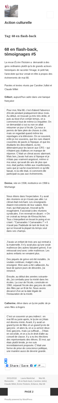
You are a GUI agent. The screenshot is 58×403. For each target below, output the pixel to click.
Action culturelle (18, 23)
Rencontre (9, 381)
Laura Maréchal (28, 378)
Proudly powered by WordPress (18, 399)
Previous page (4, 392)
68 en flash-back (25, 381)
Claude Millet (10, 384)
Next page (54, 392)
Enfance (34, 384)
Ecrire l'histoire (23, 384)
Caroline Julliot (40, 381)
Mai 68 (42, 378)
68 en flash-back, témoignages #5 (21, 52)
